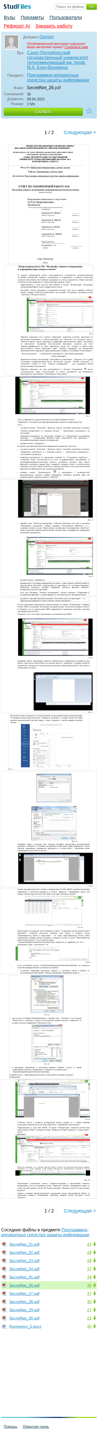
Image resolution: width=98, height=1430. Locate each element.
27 (89, 1310)
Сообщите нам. (76, 47)
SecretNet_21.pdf (24, 1244)
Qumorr (46, 36)
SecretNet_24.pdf (24, 1269)
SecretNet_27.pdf (24, 1293)
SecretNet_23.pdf (24, 1260)
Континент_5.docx (25, 1326)
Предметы (32, 17)
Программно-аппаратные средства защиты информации (58, 77)
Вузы (9, 17)
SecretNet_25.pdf (24, 1277)
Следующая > (80, 132)
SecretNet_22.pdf (24, 1252)
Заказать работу (53, 26)
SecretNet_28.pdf (24, 1302)
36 (89, 1285)
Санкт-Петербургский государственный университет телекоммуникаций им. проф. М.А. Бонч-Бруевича (57, 60)
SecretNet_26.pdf (24, 1285)
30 (89, 1302)
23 (89, 1318)
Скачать (43, 111)
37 (89, 1269)
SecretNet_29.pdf (24, 1310)
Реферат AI (17, 26)
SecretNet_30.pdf (24, 1318)
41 (89, 1244)
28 (89, 1252)
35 (89, 1326)
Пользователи (66, 17)
